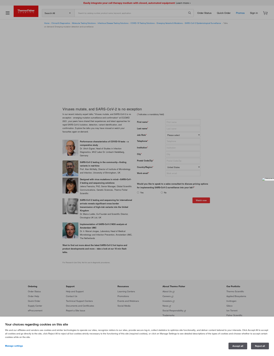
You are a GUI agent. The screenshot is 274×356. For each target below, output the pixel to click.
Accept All (237, 346)
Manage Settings (14, 345)
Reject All (260, 346)
